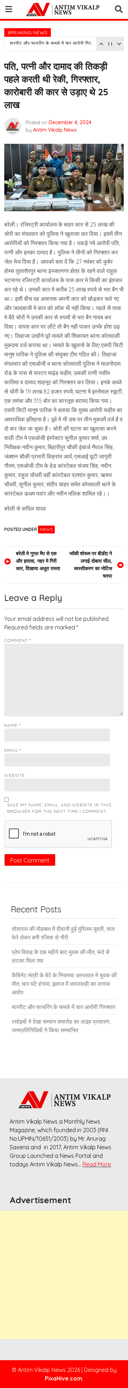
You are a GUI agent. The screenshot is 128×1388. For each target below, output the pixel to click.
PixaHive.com (63, 1378)
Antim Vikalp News (55, 130)
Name (12, 725)
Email (12, 750)
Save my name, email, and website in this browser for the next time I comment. (59, 808)
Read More (96, 1164)
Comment (17, 640)
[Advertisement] (64, 1275)
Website (14, 775)
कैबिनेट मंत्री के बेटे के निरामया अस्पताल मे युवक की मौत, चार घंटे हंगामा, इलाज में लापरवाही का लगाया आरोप (64, 984)
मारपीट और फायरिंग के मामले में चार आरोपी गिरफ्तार (52, 43)
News (46, 529)
